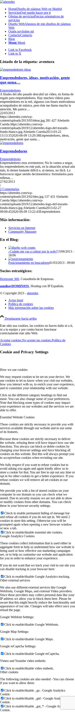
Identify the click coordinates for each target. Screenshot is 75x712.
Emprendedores (10, 90)
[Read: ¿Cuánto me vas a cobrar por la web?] (21, 247)
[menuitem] (41, 9)
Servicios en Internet (21, 228)
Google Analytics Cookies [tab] (17, 536)
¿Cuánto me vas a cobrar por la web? (32, 251)
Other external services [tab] (15, 580)
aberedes (32, 293)
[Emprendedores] (11, 143)
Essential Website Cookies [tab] (17, 417)
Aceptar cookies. (11, 340)
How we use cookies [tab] (14, 369)
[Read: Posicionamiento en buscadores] (20, 259)
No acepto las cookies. (37, 340)
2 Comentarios (9, 189)
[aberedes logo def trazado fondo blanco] (7, 2)
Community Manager (22, 231)
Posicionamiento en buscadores (28, 262)
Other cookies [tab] (9, 672)
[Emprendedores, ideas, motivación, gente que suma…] (15, 69)
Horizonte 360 (9, 279)
